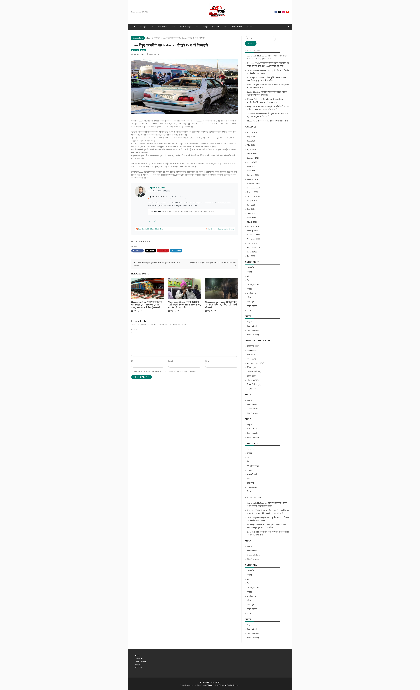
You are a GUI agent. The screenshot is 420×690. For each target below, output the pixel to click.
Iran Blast (139, 241)
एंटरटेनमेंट (215, 27)
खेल (197, 27)
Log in (249, 322)
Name (134, 361)
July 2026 (251, 136)
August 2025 (252, 162)
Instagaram (283, 12)
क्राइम (205, 27)
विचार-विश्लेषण (237, 27)
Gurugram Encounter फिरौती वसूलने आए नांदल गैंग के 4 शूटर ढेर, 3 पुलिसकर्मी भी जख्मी (221, 305)
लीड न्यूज (143, 27)
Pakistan (147, 241)
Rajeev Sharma (156, 187)
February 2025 (253, 175)
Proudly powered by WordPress (193, 685)
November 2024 (253, 188)
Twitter (279, 12)
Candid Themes (233, 685)
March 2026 (252, 154)
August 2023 (252, 252)
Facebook (275, 12)
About (137, 655)
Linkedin (177, 250)
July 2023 (251, 256)
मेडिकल (249, 27)
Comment (136, 329)
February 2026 (253, 158)
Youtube (287, 12)
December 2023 (253, 235)
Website (208, 361)
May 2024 (251, 213)
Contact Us (139, 658)
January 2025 (252, 179)
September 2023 (253, 247)
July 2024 (251, 205)
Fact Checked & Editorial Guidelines (150, 229)
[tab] (158, 196)
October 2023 (252, 243)
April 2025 (251, 171)
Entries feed (252, 326)
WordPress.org (253, 334)
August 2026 (252, 132)
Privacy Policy (140, 661)
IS (143, 241)
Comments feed (253, 330)
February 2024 (253, 226)
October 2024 (252, 192)
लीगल (225, 27)
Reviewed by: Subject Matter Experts (221, 229)
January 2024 (252, 230)
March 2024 (252, 222)
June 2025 (251, 166)
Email (171, 361)
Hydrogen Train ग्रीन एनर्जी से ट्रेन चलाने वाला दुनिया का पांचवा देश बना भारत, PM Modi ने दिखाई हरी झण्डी (146, 305)
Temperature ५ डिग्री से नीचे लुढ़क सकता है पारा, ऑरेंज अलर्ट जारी (212, 263)
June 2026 (251, 141)
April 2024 (251, 218)
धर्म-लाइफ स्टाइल (185, 27)
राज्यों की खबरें (162, 27)
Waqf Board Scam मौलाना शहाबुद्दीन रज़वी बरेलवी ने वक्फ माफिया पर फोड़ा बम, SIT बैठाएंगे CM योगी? (184, 305)
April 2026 (251, 149)
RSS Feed (138, 667)
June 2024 (251, 209)
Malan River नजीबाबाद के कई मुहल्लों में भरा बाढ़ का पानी (267, 121)
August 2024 (252, 201)
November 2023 (253, 239)
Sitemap (138, 664)
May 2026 (251, 145)
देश (152, 27)
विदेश (173, 27)
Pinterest (163, 250)
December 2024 (253, 183)
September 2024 (253, 196)
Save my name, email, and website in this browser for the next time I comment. (165, 371)
